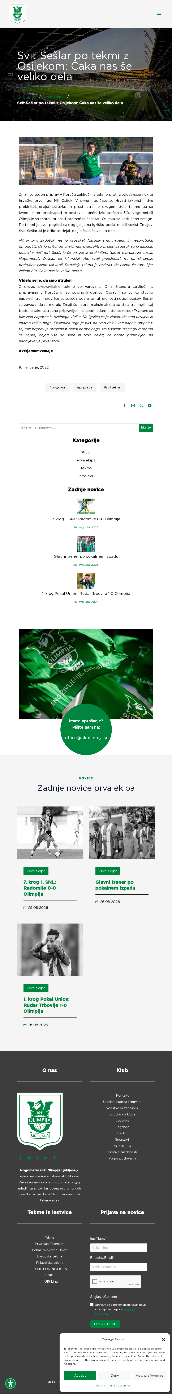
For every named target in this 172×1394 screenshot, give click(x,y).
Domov (29, 98)
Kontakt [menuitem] (122, 1095)
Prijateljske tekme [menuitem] (49, 1262)
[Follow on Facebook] (124, 405)
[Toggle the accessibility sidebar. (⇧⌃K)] (10, 1383)
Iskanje (146, 427)
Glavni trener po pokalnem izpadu (86, 557)
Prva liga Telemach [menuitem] (49, 1244)
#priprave (84, 387)
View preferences (149, 1375)
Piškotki (100, 1385)
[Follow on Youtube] (149, 405)
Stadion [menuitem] (122, 1133)
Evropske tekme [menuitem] (49, 1256)
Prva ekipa (54, 97)
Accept (80, 1375)
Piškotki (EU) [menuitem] (122, 1146)
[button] (164, 1340)
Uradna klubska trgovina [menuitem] (122, 1102)
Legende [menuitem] (122, 1127)
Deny (115, 1375)
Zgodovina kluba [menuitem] (122, 1114)
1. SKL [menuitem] (49, 1275)
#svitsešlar (112, 387)
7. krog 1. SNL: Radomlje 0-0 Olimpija (86, 519)
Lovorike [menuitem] (122, 1120)
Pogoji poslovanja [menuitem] (122, 1158)
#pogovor (57, 387)
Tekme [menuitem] (50, 1237)
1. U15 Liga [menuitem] (50, 1281)
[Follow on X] (141, 405)
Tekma (86, 468)
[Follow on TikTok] (54, 1157)
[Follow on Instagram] (133, 405)
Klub (86, 452)
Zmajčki (86, 476)
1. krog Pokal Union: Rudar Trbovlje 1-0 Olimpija (86, 594)
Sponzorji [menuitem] (122, 1139)
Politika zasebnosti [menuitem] (122, 1152)
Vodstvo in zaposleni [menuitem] (122, 1108)
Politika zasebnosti (120, 1385)
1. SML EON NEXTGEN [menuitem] (49, 1269)
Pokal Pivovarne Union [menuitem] (49, 1250)
